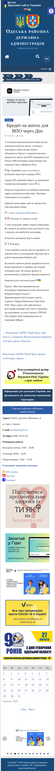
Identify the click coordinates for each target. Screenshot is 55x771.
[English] (25, 9)
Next (48, 738)
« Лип (23, 709)
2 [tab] (11, 754)
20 (40, 684)
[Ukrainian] (29, 9)
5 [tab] (22, 754)
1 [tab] (7, 754)
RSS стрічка (11, 472)
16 (12, 684)
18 (26, 684)
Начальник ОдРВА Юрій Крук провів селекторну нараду (23, 356)
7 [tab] (29, 754)
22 (4, 690)
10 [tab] (40, 754)
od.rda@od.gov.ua (19, 430)
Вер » (32, 709)
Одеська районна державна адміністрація (27, 37)
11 (26, 679)
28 (47, 690)
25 (26, 690)
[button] (51, 11)
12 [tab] (47, 754)
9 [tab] (36, 754)
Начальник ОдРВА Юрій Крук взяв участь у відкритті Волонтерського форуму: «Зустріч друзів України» (27, 337)
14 (47, 679)
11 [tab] (44, 754)
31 (19, 696)
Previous (4, 738)
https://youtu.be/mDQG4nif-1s (24, 213)
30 (12, 696)
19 (33, 684)
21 (47, 684)
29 (4, 696)
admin (21, 136)
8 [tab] (33, 754)
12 (33, 679)
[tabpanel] (27, 739)
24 (19, 690)
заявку (25, 170)
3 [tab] (14, 754)
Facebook (10, 480)
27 (40, 690)
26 (33, 690)
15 (4, 684)
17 (19, 684)
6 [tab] (25, 754)
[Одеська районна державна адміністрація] (6, 57)
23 (12, 690)
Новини (9, 120)
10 (19, 679)
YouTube (10, 476)
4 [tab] (18, 754)
